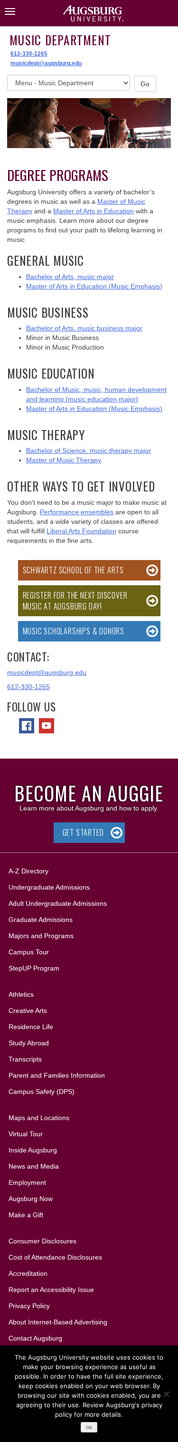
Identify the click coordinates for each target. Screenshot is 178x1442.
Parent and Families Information (57, 1075)
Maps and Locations (39, 1118)
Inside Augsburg (33, 1150)
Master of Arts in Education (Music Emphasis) (94, 286)
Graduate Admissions (41, 919)
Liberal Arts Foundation (81, 531)
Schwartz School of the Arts (73, 570)
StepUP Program (34, 968)
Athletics (21, 994)
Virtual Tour (26, 1134)
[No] (166, 1394)
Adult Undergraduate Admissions (58, 903)
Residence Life (31, 1027)
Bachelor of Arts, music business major (84, 328)
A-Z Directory (28, 871)
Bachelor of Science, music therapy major (88, 450)
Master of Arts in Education (93, 211)
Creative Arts (28, 1010)
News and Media (34, 1166)
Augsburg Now (31, 1198)
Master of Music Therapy (63, 460)
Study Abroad (29, 1043)
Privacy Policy (29, 1306)
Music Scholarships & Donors (74, 631)
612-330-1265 (28, 53)
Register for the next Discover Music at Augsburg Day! (75, 601)
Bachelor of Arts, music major (70, 276)
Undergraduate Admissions (49, 887)
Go (145, 84)
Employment (27, 1182)
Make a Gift (26, 1215)
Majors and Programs (41, 935)
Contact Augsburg (35, 1338)
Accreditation (28, 1273)
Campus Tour (29, 952)
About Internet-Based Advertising (58, 1322)
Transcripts (25, 1059)
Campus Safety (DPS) (42, 1091)
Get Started (83, 832)
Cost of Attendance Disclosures (55, 1257)
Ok (89, 1427)
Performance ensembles (76, 512)
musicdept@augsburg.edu (46, 63)
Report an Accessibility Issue (51, 1289)
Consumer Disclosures (42, 1241)
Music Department (60, 40)
